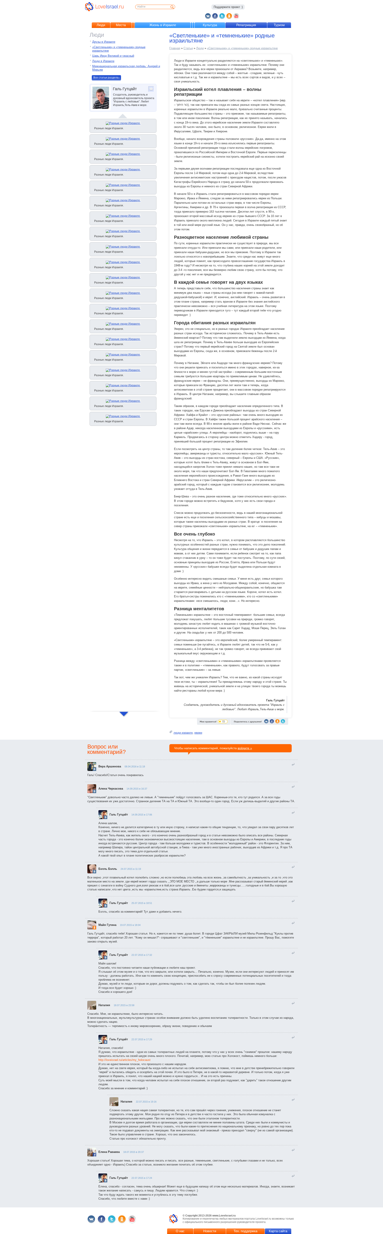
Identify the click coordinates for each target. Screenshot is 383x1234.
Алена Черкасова (110, 788)
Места (121, 25)
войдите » (245, 748)
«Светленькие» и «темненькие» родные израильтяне (242, 48)
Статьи (188, 48)
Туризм (279, 25)
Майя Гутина (107, 925)
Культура (210, 25)
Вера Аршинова (109, 766)
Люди (101, 25)
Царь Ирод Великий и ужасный (113, 55)
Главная (174, 48)
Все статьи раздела (105, 77)
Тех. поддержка (245, 1231)
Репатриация (246, 25)
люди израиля (183, 732)
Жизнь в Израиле (162, 25)
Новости (209, 1231)
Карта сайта (278, 1231)
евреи (198, 732)
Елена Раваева (109, 1152)
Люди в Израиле (103, 61)
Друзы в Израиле (103, 41)
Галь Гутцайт (118, 814)
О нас (180, 1231)
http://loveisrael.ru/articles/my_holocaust (124, 1060)
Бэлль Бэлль (107, 868)
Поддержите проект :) (228, 7)
